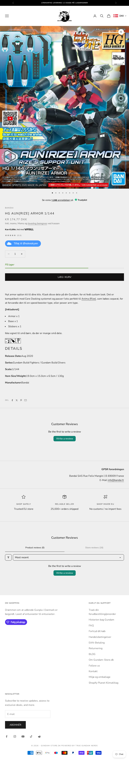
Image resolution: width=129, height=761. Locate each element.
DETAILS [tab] (13, 348)
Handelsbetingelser (100, 637)
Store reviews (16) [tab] (94, 547)
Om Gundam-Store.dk (101, 660)
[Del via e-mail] (25, 400)
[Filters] (8, 557)
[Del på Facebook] (12, 400)
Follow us (94, 665)
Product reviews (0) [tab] (34, 547)
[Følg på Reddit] (39, 736)
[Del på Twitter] (16, 400)
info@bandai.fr (116, 480)
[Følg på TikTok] (31, 736)
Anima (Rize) (88, 298)
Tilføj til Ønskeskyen (26, 243)
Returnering (95, 648)
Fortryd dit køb (97, 631)
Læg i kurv (64, 277)
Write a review (64, 438)
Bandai (9, 208)
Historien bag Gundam (101, 619)
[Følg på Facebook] (6, 736)
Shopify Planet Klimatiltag (103, 683)
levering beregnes (37, 223)
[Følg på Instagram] (14, 736)
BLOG (92, 654)
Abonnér (15, 724)
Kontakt (93, 671)
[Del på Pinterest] (21, 400)
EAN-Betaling (97, 642)
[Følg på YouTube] (23, 736)
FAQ (91, 625)
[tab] (64, 391)
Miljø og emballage (99, 677)
